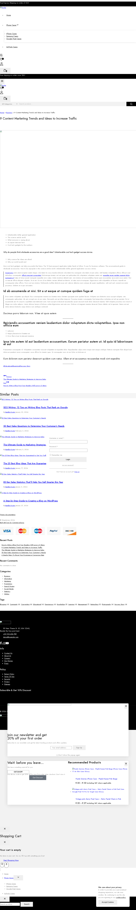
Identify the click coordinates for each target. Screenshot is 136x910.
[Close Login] (5, 829)
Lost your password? (68, 465)
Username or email (59, 438)
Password (56, 446)
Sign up (76, 472)
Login (68, 459)
